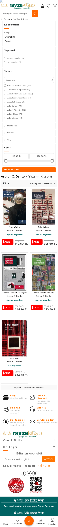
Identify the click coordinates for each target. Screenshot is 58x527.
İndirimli (10, 132)
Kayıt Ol (48, 459)
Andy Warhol (14, 227)
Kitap (7, 32)
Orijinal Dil (10, 36)
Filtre (6, 183)
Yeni (9, 140)
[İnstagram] (34, 473)
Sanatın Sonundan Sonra (43, 293)
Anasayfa (8, 19)
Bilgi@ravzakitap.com (47, 422)
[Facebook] (23, 473)
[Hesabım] (42, 6)
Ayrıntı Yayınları (14, 234)
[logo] (18, 6)
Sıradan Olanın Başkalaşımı (14, 293)
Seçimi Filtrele (11, 169)
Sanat (8, 41)
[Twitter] (29, 473)
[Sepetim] (55, 6)
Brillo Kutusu (43, 227)
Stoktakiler (12, 125)
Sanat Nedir (14, 358)
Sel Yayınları (14, 366)
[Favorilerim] (48, 6)
